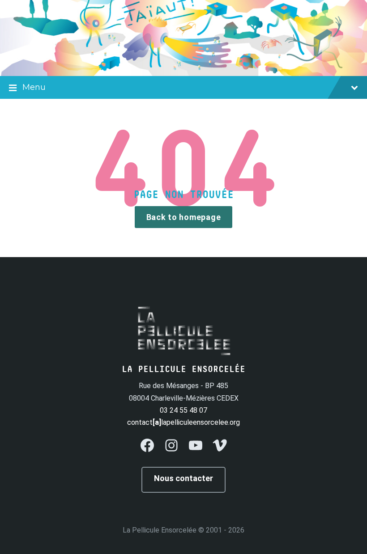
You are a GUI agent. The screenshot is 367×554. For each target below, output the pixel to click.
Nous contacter (183, 478)
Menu (34, 87)
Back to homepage (183, 217)
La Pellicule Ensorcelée (159, 530)
